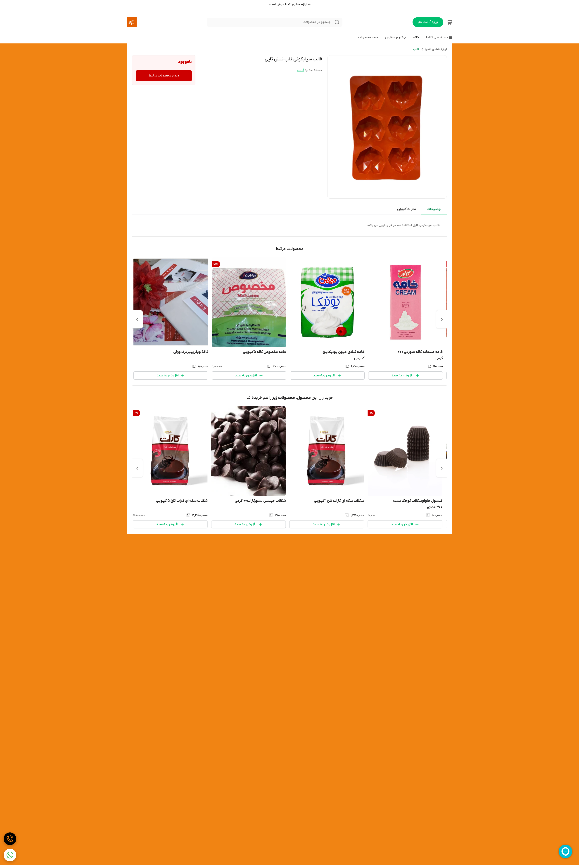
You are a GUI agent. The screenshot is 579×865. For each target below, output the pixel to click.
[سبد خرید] (449, 22)
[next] (137, 319)
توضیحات (434, 209)
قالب (416, 49)
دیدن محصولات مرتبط (164, 76)
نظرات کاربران (406, 209)
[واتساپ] (10, 855)
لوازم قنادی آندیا (436, 49)
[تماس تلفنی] (10, 838)
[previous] (441, 319)
